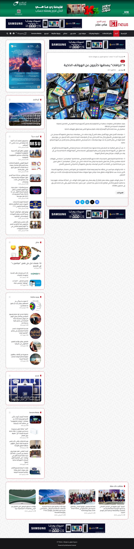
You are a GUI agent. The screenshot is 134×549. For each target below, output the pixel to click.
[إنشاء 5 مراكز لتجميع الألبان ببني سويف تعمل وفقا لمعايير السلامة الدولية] (35, 470)
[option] (25, 114)
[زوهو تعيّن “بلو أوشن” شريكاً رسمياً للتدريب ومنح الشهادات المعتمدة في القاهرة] (35, 215)
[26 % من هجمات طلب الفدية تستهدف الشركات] (35, 274)
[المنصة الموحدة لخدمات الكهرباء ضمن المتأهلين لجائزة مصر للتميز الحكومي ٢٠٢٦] (35, 205)
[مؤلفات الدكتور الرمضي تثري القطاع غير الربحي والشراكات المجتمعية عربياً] (22, 496)
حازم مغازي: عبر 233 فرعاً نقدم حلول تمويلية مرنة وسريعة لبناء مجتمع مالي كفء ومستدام (18, 178)
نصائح (65, 33)
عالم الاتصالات (107, 33)
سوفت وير (82, 33)
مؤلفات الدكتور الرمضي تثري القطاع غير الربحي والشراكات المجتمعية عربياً (25, 122)
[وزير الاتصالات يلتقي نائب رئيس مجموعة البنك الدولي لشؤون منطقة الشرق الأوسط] (35, 444)
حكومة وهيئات (94, 33)
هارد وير (73, 33)
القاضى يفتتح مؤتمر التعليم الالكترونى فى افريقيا (19, 342)
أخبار (116, 33)
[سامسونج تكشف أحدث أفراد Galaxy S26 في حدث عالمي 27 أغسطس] (35, 144)
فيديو (46, 33)
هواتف (119, 192)
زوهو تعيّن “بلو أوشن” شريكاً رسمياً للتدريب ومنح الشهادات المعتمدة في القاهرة (19, 214)
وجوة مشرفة (55, 33)
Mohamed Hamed (70, 545)
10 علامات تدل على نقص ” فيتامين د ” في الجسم (26, 264)
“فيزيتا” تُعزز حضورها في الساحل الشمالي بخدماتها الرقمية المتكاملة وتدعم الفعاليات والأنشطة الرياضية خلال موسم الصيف (112, 509)
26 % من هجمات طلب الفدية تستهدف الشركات (19, 274)
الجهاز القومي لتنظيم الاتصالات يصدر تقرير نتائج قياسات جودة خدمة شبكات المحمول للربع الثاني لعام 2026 (18, 166)
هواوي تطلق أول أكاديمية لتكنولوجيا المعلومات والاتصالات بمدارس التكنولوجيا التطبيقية (18, 154)
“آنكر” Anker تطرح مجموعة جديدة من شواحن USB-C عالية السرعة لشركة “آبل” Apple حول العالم (18, 432)
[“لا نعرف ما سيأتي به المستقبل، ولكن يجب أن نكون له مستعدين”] (35, 306)
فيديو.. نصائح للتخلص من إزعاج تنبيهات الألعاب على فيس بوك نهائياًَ (26, 398)
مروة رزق (121, 70)
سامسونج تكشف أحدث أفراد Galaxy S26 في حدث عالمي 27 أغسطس (18, 142)
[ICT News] (111, 23)
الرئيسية (124, 33)
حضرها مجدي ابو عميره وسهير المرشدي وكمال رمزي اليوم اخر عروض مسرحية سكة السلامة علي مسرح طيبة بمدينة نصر (18, 318)
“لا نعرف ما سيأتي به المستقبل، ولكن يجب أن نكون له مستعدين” (19, 303)
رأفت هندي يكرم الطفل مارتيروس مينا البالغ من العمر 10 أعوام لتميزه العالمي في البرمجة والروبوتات (19, 225)
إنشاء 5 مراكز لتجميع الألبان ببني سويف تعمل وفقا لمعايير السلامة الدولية (19, 470)
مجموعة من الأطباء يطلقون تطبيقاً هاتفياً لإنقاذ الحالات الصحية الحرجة (19, 356)
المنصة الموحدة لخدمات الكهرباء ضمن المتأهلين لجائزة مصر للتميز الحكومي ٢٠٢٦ (18, 204)
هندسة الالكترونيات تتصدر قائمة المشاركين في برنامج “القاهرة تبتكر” (19, 330)
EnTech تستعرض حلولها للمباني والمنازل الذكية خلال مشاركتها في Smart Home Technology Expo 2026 (82, 508)
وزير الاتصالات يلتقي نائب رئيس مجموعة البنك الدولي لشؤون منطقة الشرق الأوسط (18, 443)
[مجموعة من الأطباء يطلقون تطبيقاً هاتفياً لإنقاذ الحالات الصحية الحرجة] (35, 359)
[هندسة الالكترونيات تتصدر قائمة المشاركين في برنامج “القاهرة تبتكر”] (35, 333)
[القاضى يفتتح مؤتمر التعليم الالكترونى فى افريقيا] (35, 346)
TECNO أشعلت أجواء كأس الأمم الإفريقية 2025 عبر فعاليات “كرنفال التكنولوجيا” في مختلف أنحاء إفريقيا (19, 420)
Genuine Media (36, 33)
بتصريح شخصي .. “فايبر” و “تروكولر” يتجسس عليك (20, 281)
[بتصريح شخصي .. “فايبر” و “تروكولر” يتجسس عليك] (35, 283)
